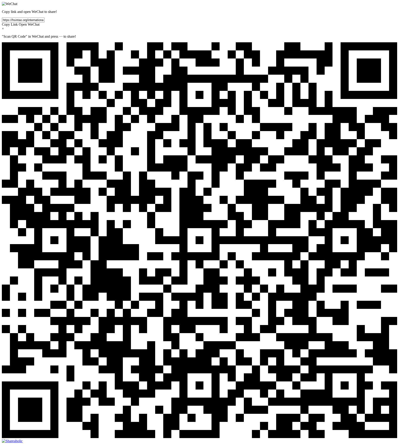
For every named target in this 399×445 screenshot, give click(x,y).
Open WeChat (29, 24)
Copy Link (10, 24)
